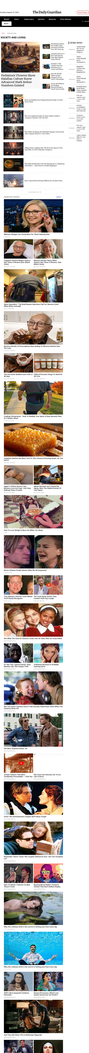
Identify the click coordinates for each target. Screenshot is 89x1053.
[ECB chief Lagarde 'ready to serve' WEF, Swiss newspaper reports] (72, 98)
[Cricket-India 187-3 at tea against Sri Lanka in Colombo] (72, 49)
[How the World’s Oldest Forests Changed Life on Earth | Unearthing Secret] (46, 76)
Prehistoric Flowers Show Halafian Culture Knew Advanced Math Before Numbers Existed (18, 80)
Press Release (65, 19)
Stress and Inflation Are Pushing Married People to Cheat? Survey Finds (57, 86)
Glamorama (29, 19)
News (16, 19)
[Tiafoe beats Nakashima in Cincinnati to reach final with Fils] (72, 59)
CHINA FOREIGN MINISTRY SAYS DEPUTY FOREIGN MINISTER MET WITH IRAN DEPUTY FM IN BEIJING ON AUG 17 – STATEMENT (82, 138)
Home (3, 33)
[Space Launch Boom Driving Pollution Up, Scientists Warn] (13, 180)
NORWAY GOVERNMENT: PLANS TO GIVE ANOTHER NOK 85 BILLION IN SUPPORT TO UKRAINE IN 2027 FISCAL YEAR (82, 108)
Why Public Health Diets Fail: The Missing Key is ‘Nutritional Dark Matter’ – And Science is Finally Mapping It (44, 164)
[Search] (83, 21)
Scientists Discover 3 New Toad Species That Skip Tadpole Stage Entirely (58, 56)
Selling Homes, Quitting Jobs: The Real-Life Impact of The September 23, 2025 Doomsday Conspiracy (43, 149)
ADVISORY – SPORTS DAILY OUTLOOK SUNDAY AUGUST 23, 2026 (81, 118)
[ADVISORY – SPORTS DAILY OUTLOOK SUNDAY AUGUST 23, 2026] (72, 118)
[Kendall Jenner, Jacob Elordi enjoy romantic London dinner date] (72, 89)
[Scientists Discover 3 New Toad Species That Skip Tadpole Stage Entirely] (46, 56)
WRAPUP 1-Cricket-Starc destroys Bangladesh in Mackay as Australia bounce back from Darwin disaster (81, 69)
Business (52, 19)
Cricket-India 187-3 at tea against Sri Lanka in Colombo (81, 49)
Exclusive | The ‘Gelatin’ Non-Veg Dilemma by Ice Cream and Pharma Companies (57, 66)
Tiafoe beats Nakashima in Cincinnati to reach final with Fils (81, 59)
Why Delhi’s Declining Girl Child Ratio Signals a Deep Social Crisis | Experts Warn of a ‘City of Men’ (44, 133)
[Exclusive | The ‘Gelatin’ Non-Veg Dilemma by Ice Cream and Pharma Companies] (46, 66)
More (6, 24)
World (6, 19)
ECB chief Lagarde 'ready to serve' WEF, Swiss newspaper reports (81, 98)
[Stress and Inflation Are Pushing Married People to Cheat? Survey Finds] (46, 86)
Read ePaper (82, 12)
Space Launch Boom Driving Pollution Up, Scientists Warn (43, 181)
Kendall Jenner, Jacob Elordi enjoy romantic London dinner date (82, 89)
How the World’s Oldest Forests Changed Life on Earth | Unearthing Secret (57, 76)
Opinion (41, 19)
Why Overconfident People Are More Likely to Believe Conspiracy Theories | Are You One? (42, 117)
